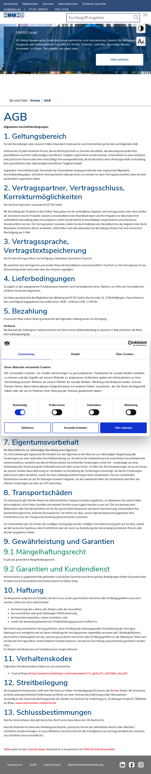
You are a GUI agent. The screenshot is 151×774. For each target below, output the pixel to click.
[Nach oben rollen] (143, 766)
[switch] (57, 412)
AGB (6, 749)
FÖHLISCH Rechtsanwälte (99, 749)
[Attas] (14, 16)
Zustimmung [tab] (26, 354)
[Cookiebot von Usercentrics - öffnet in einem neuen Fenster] (131, 343)
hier (116, 690)
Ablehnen (27, 427)
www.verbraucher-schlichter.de (35, 703)
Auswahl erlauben (75, 427)
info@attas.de (12, 9)
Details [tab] (75, 354)
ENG (66, 9)
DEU (58, 9)
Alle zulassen (123, 427)
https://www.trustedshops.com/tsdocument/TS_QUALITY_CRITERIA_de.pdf (78, 673)
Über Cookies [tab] (125, 354)
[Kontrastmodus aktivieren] (140, 28)
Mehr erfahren (120, 59)
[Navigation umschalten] (145, 15)
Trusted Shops (36, 749)
